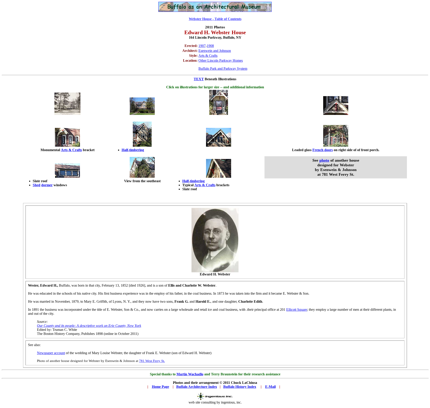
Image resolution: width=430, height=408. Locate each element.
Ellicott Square (296, 309)
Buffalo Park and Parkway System (222, 68)
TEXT (199, 79)
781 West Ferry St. (152, 361)
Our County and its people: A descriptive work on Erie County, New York (89, 326)
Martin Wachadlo (189, 374)
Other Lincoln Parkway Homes (220, 60)
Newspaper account (51, 353)
